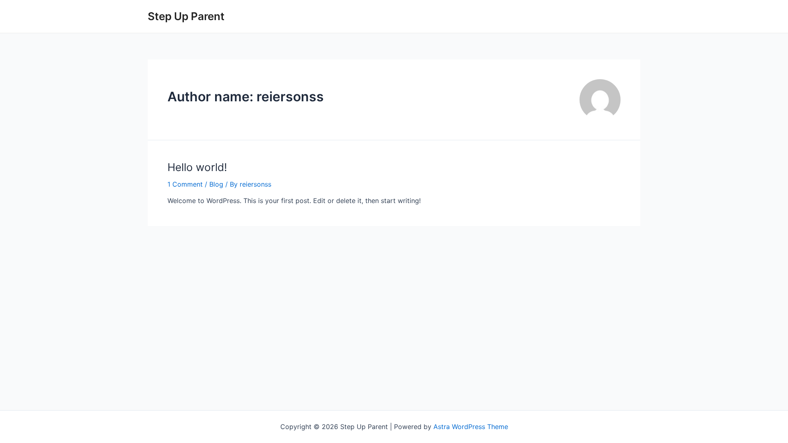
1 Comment (185, 184)
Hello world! (197, 167)
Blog (216, 184)
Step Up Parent (186, 16)
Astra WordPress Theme (470, 426)
